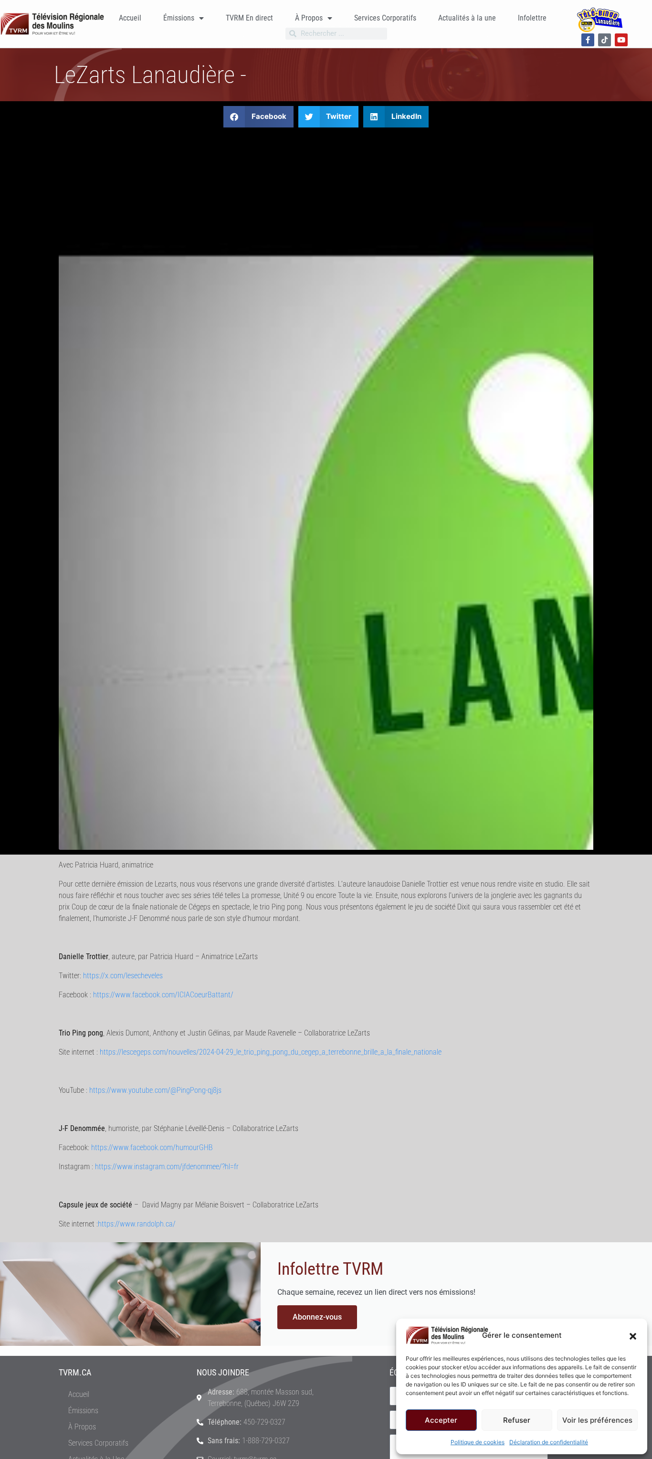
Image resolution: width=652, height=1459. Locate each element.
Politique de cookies (478, 1442)
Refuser (516, 1420)
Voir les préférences (597, 1420)
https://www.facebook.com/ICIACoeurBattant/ (163, 994)
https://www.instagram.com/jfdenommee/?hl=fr (167, 1166)
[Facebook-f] (587, 39)
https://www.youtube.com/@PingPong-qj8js (155, 1090)
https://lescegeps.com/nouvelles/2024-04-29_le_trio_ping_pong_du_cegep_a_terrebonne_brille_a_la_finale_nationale (271, 1052)
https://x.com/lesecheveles (123, 975)
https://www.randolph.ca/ (137, 1223)
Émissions (178, 17)
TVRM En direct (249, 17)
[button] (633, 1335)
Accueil (130, 17)
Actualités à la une (467, 17)
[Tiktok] (604, 39)
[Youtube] (621, 39)
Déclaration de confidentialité (548, 1442)
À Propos (309, 17)
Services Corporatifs (385, 17)
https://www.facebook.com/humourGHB (152, 1147)
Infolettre (532, 17)
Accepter (441, 1420)
